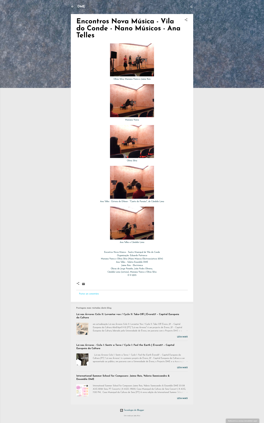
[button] (186, 20)
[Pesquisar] (191, 7)
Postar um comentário (89, 294)
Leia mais (182, 337)
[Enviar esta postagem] (83, 285)
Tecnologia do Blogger (133, 410)
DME (81, 6)
